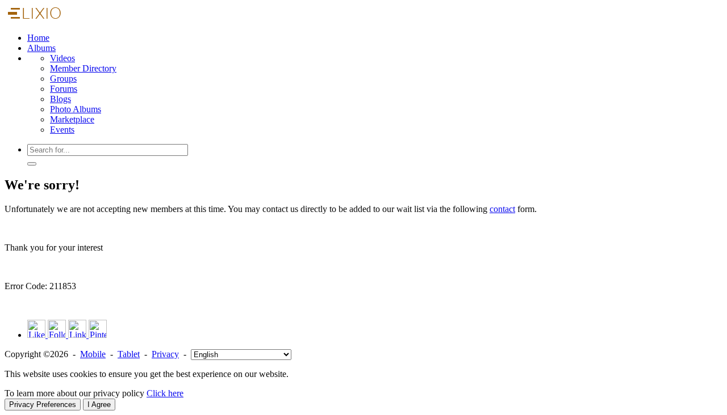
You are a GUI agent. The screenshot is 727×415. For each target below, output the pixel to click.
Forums (63, 89)
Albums (41, 48)
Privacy (165, 354)
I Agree (99, 404)
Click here (165, 393)
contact (502, 209)
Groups (63, 78)
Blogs (60, 99)
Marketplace (72, 119)
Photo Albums (75, 109)
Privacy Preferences (42, 404)
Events (62, 129)
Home (38, 38)
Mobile (93, 354)
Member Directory (83, 68)
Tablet (129, 354)
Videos (62, 58)
